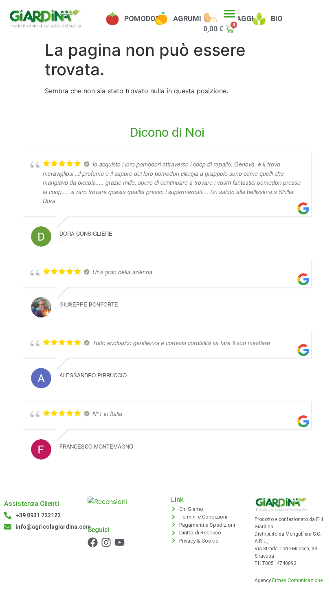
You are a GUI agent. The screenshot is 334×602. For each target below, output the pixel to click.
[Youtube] (119, 542)
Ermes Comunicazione (297, 580)
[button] (229, 13)
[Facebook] (93, 542)
